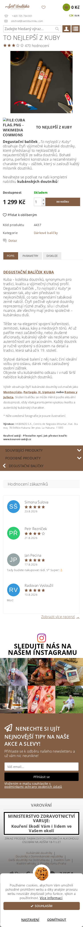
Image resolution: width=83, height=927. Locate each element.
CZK (71, 15)
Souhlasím (43, 906)
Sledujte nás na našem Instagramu (42, 649)
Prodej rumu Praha (53, 863)
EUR (77, 15)
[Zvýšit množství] (43, 200)
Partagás (30, 392)
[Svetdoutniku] (17, 6)
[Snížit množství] (43, 204)
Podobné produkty (23, 458)
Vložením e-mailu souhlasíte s (33, 785)
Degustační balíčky (26, 466)
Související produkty (23, 450)
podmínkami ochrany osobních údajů (33, 787)
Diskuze (52, 256)
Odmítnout (56, 920)
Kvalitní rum (62, 860)
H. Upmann (46, 392)
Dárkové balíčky (46, 233)
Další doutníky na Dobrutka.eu (29, 860)
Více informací (51, 898)
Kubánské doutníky (39, 853)
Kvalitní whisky (26, 863)
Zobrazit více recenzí (58, 616)
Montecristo (12, 392)
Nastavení (30, 919)
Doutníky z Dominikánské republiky (39, 856)
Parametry (31, 256)
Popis (11, 256)
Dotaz (12, 241)
